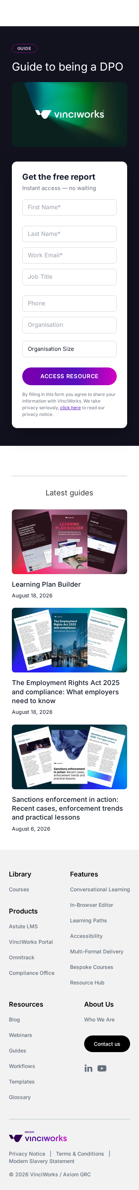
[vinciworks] (88, 1068)
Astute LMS (23, 926)
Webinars (20, 1035)
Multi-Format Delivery (96, 951)
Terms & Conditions (80, 1153)
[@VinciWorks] (101, 1068)
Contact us (107, 1044)
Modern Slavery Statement (42, 1161)
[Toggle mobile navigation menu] (119, 14)
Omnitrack (21, 957)
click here (70, 407)
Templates (22, 1081)
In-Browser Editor (91, 905)
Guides (17, 1050)
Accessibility (86, 936)
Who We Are (99, 1019)
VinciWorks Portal (31, 942)
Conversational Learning (100, 889)
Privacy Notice (27, 1153)
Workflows (22, 1066)
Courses (19, 889)
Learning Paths (88, 920)
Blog (14, 1019)
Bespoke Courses (91, 967)
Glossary (20, 1097)
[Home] (47, 14)
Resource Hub (87, 982)
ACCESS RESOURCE (69, 376)
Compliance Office (31, 973)
